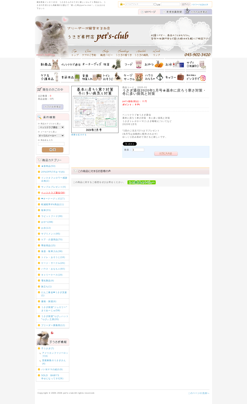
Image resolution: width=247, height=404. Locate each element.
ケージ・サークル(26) (53, 263)
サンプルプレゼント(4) (53, 187)
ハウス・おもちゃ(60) (53, 269)
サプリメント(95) (50, 233)
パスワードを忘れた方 (199, 5)
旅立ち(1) (46, 286)
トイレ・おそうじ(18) (53, 257)
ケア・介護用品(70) (52, 239)
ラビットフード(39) (52, 216)
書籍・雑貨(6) (48, 301)
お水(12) (46, 228)
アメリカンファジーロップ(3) (55, 354)
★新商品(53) (48, 166)
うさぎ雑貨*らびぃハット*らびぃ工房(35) (55, 317)
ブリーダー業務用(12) (53, 325)
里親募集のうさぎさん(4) (54, 362)
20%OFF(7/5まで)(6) (53, 172)
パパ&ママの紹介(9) (52, 369)
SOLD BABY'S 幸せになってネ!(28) (55, 377)
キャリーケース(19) (52, 275)
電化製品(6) (47, 280)
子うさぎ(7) (47, 348)
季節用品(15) (48, 245)
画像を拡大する (79, 135)
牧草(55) (46, 210)
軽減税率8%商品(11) (52, 204)
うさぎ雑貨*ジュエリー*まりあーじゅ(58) (54, 308)
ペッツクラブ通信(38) (53, 192)
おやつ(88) (47, 222)
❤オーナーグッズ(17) (53, 198)
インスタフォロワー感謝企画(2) (54, 179)
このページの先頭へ (198, 393)
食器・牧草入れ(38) (52, 251)
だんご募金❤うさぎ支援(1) (54, 294)
